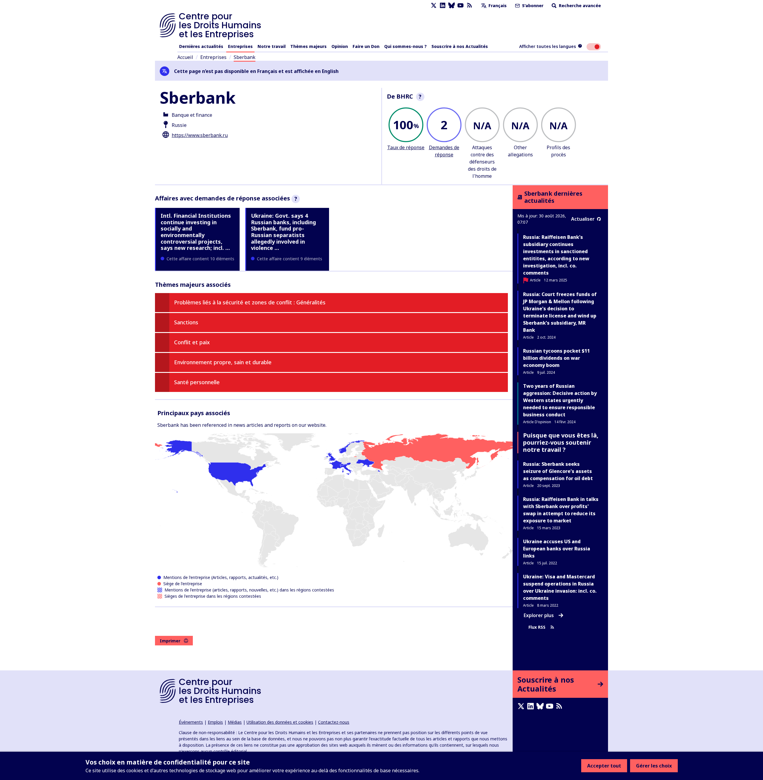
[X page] (433, 5)
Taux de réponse (405, 147)
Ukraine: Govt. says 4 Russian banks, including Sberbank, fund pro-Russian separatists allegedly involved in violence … (283, 231)
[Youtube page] (460, 5)
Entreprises (240, 46)
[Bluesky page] (451, 5)
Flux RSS (536, 627)
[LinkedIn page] (442, 5)
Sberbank (244, 57)
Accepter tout (604, 765)
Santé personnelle (197, 382)
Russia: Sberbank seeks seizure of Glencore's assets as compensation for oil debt (558, 471)
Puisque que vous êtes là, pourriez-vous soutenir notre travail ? (560, 442)
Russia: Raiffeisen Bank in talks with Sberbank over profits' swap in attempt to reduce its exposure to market (560, 510)
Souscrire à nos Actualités (460, 46)
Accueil (185, 57)
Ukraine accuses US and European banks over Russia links (556, 548)
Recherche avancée (579, 5)
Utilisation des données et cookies (279, 722)
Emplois (215, 722)
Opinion (339, 46)
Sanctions (186, 322)
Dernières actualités (201, 46)
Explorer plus (539, 615)
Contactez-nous (333, 722)
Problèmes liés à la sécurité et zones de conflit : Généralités (249, 302)
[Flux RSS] (469, 5)
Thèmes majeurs (308, 46)
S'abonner (532, 5)
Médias (235, 722)
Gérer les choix (654, 765)
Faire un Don (366, 46)
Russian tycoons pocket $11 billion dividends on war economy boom (556, 358)
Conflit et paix (192, 342)
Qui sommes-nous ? (405, 46)
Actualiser (583, 219)
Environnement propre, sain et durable (223, 362)
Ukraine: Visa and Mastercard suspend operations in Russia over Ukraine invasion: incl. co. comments (560, 587)
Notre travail (272, 46)
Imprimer (170, 641)
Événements (191, 722)
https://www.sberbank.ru (200, 135)
